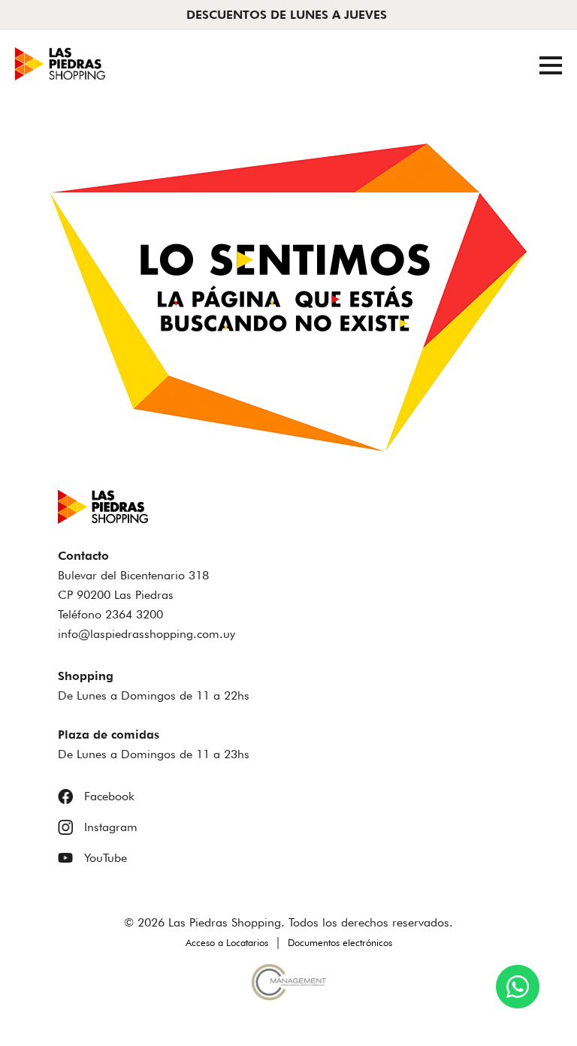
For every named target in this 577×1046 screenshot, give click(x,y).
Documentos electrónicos (340, 942)
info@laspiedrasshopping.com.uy (146, 634)
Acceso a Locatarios (227, 942)
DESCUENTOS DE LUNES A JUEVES (286, 15)
